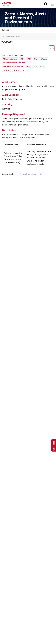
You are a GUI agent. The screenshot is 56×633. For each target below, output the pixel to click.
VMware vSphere (10, 59)
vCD (22, 59)
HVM (29, 59)
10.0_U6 (16, 70)
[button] (28, 36)
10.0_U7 (6, 70)
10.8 (41, 66)
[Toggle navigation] (52, 4)
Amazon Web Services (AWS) (15, 62)
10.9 (35, 66)
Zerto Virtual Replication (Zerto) (16, 66)
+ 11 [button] (24, 70)
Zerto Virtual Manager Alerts (32, 174)
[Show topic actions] (52, 48)
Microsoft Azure (40, 59)
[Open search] (45, 4)
